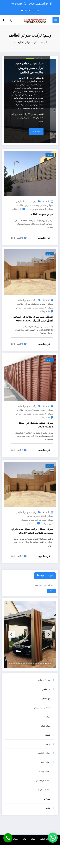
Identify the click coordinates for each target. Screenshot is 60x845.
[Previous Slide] (48, 634)
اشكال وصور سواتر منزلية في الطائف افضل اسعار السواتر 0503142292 (33, 318)
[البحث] (10, 20)
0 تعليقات (17, 209)
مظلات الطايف (39, 59)
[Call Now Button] (7, 837)
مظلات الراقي (35, 78)
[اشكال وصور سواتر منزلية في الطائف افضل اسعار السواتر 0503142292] (30, 271)
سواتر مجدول (27, 519)
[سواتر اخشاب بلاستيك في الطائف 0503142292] (30, 378)
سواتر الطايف (24, 205)
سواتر (50, 155)
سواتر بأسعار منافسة (30, 101)
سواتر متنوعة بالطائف (41, 214)
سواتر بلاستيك (46, 209)
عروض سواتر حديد (25, 108)
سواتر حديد (32, 209)
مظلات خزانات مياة (42, 780)
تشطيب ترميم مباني (42, 707)
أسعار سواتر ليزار (28, 81)
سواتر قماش (45, 725)
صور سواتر (21, 307)
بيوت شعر (46, 698)
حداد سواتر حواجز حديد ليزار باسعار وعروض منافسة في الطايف (29, 67)
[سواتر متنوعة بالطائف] (30, 173)
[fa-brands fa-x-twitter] (34, 10)
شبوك (47, 734)
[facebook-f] (38, 10)
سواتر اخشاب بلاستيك (42, 205)
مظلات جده (45, 762)
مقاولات (47, 798)
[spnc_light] (4, 21)
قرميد (48, 744)
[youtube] (22, 10)
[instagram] (26, 10)
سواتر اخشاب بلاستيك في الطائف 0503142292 (35, 424)
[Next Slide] (11, 634)
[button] (53, 838)
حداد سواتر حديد (31, 95)
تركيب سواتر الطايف (23, 88)
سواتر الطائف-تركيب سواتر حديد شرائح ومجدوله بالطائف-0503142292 (32, 530)
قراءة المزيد (36, 131)
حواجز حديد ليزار (31, 98)
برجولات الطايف (43, 680)
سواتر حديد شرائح (44, 519)
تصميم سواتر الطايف (36, 91)
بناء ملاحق (46, 689)
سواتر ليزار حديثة (32, 105)
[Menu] (55, 20)
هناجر (48, 807)
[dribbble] (30, 10)
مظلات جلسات (44, 771)
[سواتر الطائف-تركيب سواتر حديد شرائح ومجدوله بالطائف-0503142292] (30, 484)
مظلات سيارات (44, 789)
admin (46, 201)
